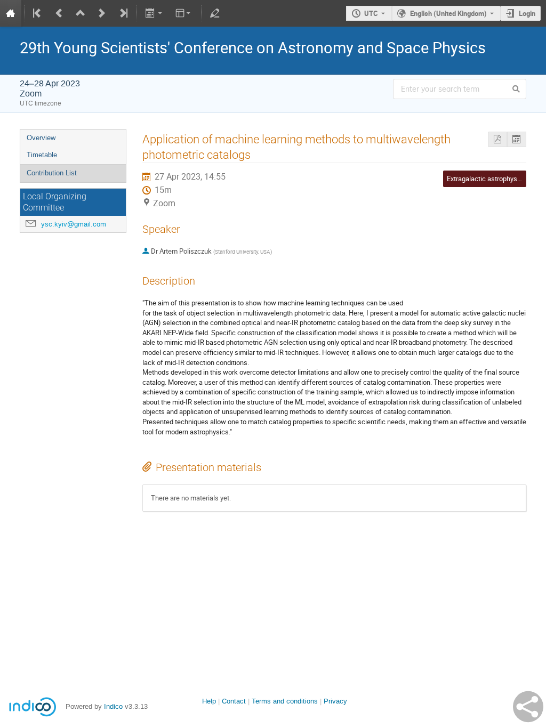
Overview (41, 138)
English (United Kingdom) (448, 13)
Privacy (335, 701)
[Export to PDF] (497, 139)
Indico (113, 706)
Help (209, 701)
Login (527, 13)
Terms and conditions (285, 701)
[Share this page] (528, 707)
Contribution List (52, 173)
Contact (234, 701)
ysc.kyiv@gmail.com (73, 224)
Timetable (42, 155)
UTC (371, 13)
